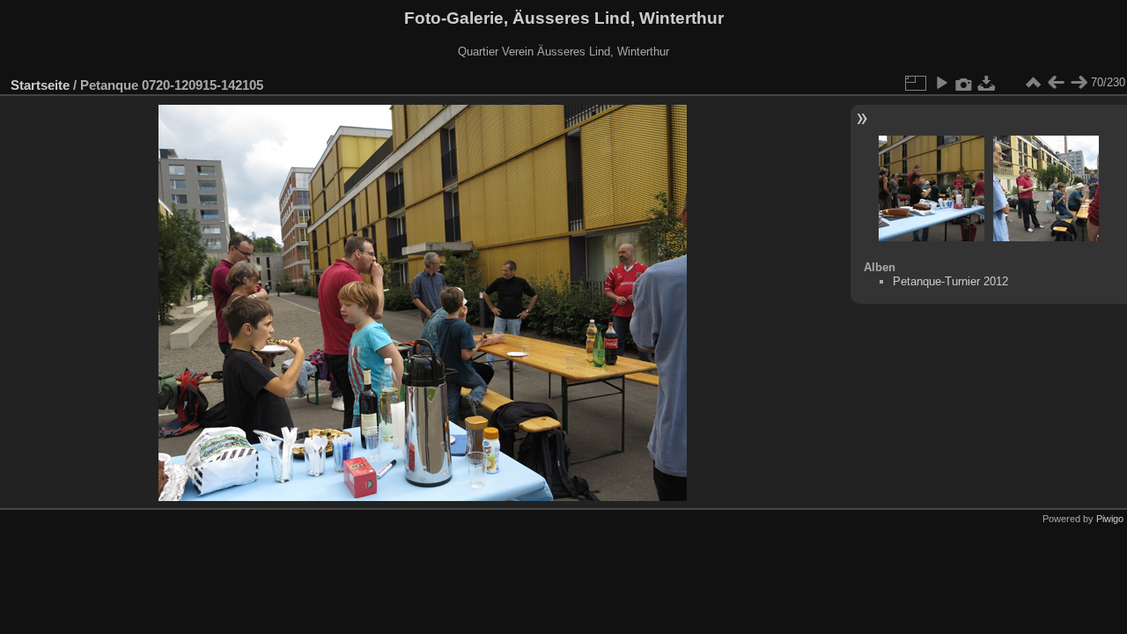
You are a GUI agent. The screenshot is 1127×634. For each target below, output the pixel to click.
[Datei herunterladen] (987, 82)
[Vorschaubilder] (1032, 82)
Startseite (40, 84)
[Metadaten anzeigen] (964, 82)
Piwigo (1109, 518)
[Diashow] (941, 82)
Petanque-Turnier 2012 (950, 281)
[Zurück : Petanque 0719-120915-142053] (1055, 82)
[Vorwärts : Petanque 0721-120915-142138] (1078, 82)
